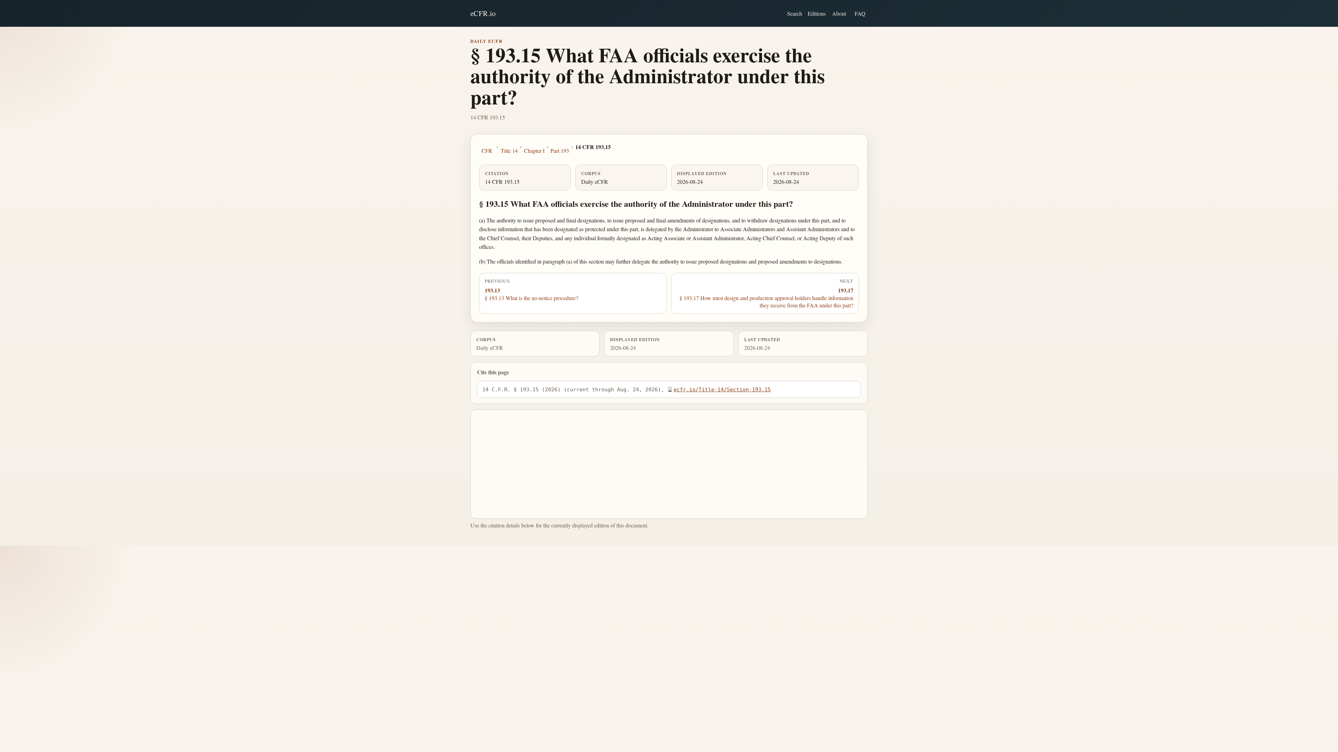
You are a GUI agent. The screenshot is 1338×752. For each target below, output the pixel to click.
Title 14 (509, 150)
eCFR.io (483, 13)
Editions (817, 13)
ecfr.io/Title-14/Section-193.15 (722, 389)
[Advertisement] (669, 464)
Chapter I (534, 150)
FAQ (860, 13)
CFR (487, 150)
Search (794, 13)
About (839, 13)
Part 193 (560, 150)
